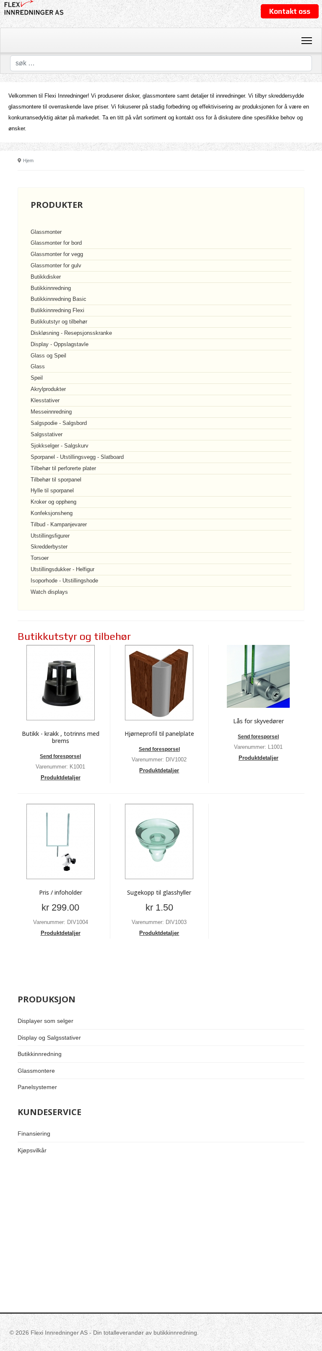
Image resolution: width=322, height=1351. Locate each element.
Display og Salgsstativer (49, 1037)
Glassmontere (36, 1070)
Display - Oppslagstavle (59, 344)
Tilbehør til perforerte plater (63, 468)
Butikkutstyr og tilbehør (59, 321)
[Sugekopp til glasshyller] (159, 841)
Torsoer (40, 558)
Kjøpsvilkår (32, 1150)
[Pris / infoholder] (60, 841)
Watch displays (49, 592)
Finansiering (34, 1133)
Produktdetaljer (60, 777)
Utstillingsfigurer (50, 536)
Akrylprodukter (48, 389)
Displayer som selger (45, 1020)
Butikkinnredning (51, 288)
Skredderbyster (49, 547)
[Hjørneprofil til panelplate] (159, 682)
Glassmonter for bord (56, 243)
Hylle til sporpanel (52, 490)
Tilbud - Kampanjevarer (59, 524)
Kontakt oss (289, 11)
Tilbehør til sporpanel (56, 479)
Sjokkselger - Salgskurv (59, 446)
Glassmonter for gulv (56, 265)
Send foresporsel (60, 756)
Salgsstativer (46, 434)
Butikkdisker (46, 277)
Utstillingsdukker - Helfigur (62, 569)
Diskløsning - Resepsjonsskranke (71, 333)
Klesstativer (45, 400)
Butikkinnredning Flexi (57, 310)
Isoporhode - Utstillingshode (64, 580)
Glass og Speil (48, 355)
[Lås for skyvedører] (258, 676)
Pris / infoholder (60, 892)
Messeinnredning (51, 412)
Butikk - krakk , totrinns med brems (60, 737)
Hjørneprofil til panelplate (159, 734)
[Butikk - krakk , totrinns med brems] (60, 682)
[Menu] (306, 40)
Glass (38, 366)
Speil (37, 378)
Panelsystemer (37, 1087)
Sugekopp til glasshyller (159, 892)
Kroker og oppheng (53, 502)
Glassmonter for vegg (57, 254)
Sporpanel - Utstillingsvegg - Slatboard (77, 457)
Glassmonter (46, 232)
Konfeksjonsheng (52, 513)
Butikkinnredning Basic (58, 299)
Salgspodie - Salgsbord (59, 423)
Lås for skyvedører (258, 721)
